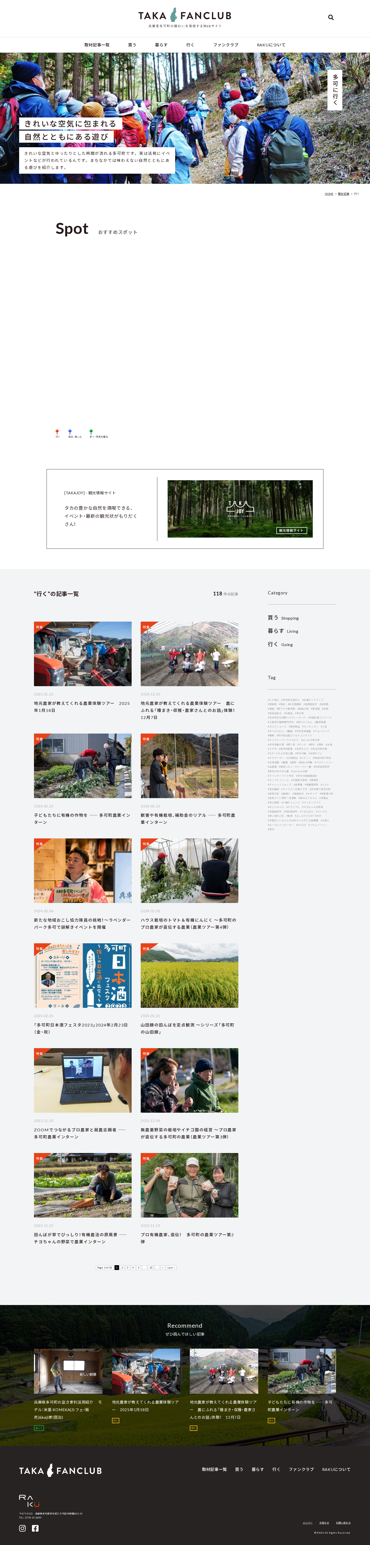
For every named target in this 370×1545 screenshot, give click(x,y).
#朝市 (293, 762)
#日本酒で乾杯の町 (320, 789)
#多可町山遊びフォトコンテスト (294, 735)
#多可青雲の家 (276, 744)
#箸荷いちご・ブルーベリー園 (295, 766)
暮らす (161, 44)
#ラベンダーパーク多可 (281, 775)
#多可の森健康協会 (306, 775)
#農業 (284, 762)
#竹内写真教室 (303, 731)
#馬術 (282, 704)
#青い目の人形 (276, 815)
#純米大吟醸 (305, 762)
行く (190, 44)
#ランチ (302, 744)
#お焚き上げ (302, 748)
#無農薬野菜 (311, 784)
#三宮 (324, 726)
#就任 (271, 829)
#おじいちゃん (276, 807)
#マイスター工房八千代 (294, 789)
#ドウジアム (293, 807)
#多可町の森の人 (290, 700)
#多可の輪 (301, 753)
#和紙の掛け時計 (322, 757)
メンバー (308, 1522)
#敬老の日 (273, 793)
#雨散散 (272, 704)
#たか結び (273, 700)
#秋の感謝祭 (294, 704)
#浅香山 (323, 798)
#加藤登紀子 (310, 704)
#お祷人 (325, 820)
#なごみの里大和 (310, 740)
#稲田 (271, 708)
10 (151, 1267)
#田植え (285, 793)
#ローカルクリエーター (281, 825)
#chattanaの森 (299, 771)
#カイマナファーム (278, 780)
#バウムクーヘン (317, 825)
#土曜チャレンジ (290, 802)
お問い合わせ (343, 1522)
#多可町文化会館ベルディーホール (287, 717)
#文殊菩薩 (273, 762)
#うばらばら (306, 811)
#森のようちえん (308, 798)
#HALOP (301, 825)
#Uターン (305, 757)
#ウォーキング (321, 731)
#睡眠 (271, 735)
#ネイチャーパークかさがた (283, 740)
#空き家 (299, 713)
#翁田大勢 (303, 708)
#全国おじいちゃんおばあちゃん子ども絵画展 (293, 820)
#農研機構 (320, 722)
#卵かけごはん (304, 722)
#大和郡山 (292, 757)
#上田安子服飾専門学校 (281, 722)
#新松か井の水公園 (278, 771)
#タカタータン (276, 757)
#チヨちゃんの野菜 (312, 807)
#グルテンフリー (324, 762)
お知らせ (324, 1522)
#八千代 (272, 748)
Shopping (283, 618)
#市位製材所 (291, 811)
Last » (171, 1267)
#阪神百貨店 (285, 748)
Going (280, 644)
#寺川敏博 (273, 802)
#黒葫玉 (314, 780)
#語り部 (290, 744)
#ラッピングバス (311, 802)
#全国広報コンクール (319, 717)
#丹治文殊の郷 (319, 748)
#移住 (312, 744)
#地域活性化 (274, 713)
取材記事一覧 (96, 44)
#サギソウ (311, 793)
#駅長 (289, 815)
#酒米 (320, 744)
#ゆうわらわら (276, 731)
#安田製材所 (274, 811)
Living (283, 631)
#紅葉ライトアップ (312, 700)
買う (132, 44)
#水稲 (329, 744)
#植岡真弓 (298, 793)
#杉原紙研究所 (322, 766)
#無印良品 (294, 726)
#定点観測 (273, 789)
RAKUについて (271, 44)
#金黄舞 (298, 784)
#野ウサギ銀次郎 (286, 708)
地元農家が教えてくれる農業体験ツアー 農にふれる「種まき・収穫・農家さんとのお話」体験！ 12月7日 (190, 710)
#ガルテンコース (277, 726)
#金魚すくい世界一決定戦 (282, 798)
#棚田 (289, 731)
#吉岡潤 (324, 704)
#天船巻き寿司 (299, 780)
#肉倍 (325, 708)
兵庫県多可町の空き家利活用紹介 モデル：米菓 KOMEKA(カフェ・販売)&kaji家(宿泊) (68, 1409)
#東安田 (315, 708)
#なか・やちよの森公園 (280, 753)
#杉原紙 (288, 713)
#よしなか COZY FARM (308, 815)
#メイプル (321, 811)
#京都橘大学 (326, 793)
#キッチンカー (310, 726)
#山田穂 (272, 766)
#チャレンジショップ (279, 784)
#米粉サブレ (315, 753)
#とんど (325, 784)
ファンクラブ (225, 44)
